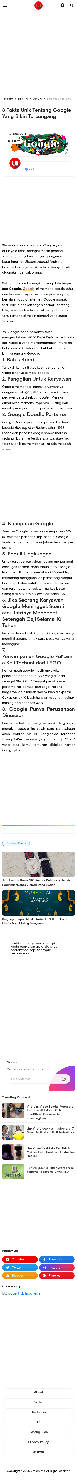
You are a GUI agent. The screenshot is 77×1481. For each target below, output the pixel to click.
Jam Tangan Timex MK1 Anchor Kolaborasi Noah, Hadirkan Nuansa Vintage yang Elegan (36, 883)
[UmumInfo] (38, 5)
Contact (39, 1402)
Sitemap (38, 1452)
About (38, 1392)
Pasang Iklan (38, 1432)
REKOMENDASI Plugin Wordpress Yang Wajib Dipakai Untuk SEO (50, 1169)
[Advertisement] (38, 53)
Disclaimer (38, 1412)
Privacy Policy (38, 1442)
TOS (38, 1422)
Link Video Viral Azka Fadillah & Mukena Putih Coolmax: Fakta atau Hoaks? (51, 1152)
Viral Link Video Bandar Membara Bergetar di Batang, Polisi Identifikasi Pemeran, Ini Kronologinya (50, 1112)
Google (28, 289)
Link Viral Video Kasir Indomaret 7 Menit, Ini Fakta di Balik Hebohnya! (51, 1130)
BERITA (15, 141)
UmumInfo (38, 1471)
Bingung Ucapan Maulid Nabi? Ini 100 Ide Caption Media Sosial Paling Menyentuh (36, 921)
